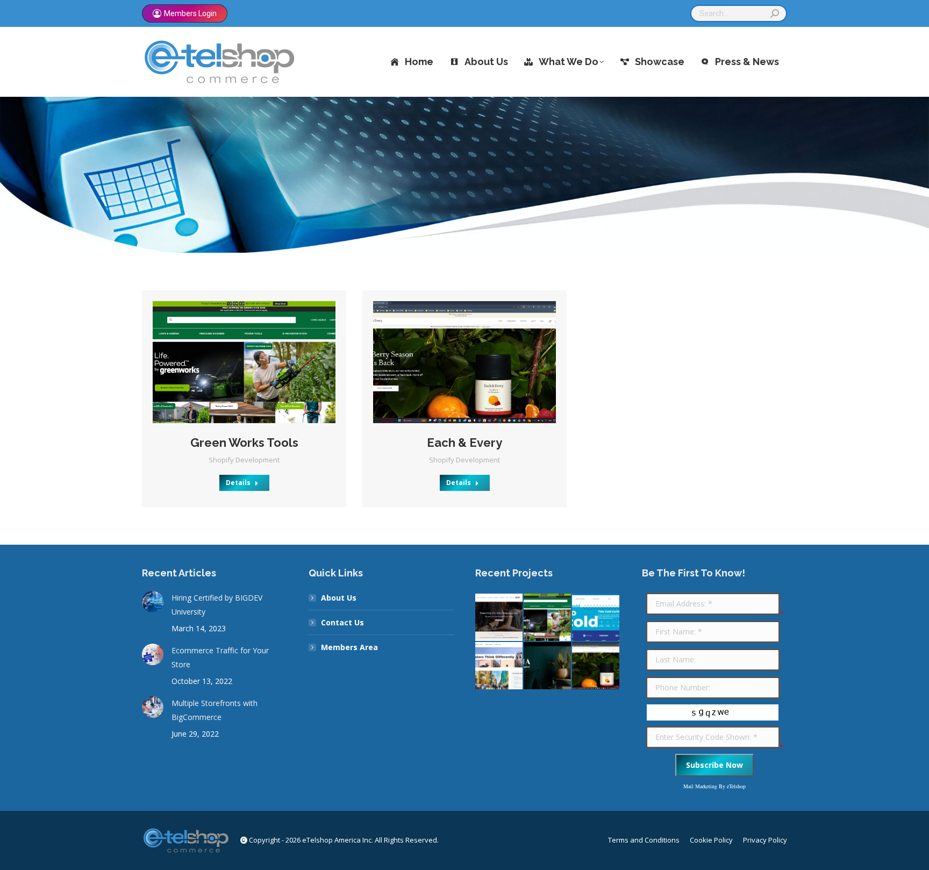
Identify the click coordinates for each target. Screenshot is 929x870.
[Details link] (258, 362)
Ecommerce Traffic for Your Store (220, 657)
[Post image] (244, 362)
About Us (338, 598)
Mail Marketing (700, 786)
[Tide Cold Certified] (596, 618)
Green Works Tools (244, 443)
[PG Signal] (499, 666)
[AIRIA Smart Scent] (548, 666)
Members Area (349, 647)
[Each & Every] (596, 666)
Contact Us (342, 622)
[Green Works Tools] (548, 618)
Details (238, 482)
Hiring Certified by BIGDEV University (216, 605)
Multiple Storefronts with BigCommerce (214, 710)
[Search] (774, 13)
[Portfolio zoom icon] (229, 362)
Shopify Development (244, 460)
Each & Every (464, 443)
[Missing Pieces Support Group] (499, 618)
